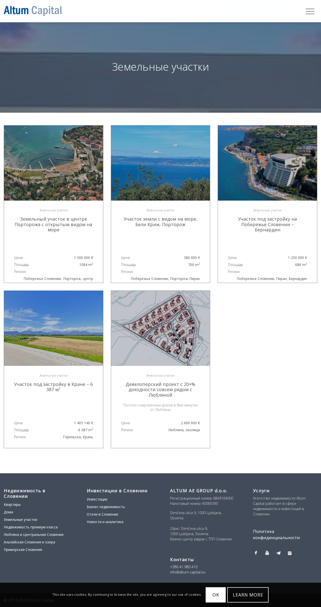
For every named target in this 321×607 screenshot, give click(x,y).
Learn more (248, 595)
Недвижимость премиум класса (31, 527)
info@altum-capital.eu (187, 572)
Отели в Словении (102, 514)
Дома (8, 512)
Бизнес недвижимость (106, 506)
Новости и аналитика (105, 521)
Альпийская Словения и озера (29, 542)
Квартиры (12, 504)
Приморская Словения (23, 549)
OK (215, 595)
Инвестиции (97, 499)
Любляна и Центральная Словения (33, 534)
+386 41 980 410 (183, 566)
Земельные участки (20, 519)
